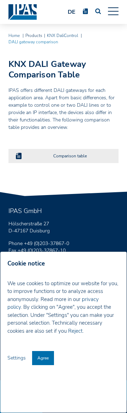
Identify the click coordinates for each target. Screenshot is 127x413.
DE (71, 12)
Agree (43, 358)
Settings (17, 358)
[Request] (85, 11)
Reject (75, 330)
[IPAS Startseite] (22, 12)
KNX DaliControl (63, 35)
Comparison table (70, 156)
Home (14, 35)
